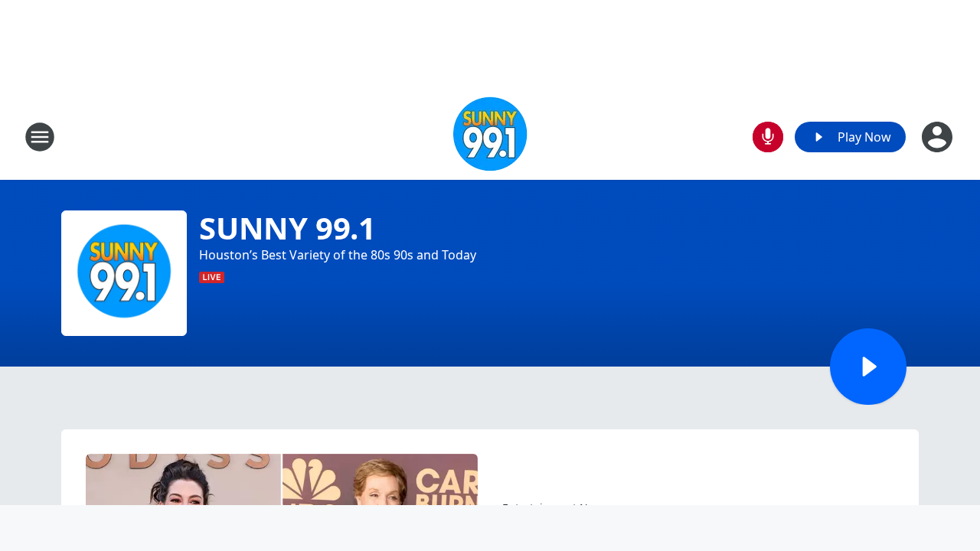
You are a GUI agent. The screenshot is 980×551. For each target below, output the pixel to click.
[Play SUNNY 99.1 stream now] (124, 273)
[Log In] (939, 137)
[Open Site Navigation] (39, 137)
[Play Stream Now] (868, 366)
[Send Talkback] (768, 137)
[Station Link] (490, 136)
